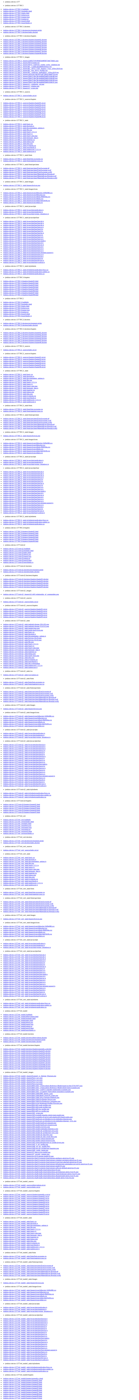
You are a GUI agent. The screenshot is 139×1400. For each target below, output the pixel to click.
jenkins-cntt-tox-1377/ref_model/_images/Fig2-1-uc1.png (22, 1078)
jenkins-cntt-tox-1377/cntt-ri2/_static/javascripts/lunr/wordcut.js (24, 786)
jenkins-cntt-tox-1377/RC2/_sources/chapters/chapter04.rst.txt (24, 363)
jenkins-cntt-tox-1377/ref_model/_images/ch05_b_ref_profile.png (25, 1144)
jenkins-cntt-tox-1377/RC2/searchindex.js (17, 316)
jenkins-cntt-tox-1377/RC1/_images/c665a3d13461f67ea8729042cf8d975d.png (30, 74)
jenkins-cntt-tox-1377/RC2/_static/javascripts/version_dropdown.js (26, 464)
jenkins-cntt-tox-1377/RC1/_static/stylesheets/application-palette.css (26, 272)
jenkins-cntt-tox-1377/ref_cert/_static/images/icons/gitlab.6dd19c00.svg (27, 934)
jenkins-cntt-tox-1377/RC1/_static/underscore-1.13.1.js (22, 149)
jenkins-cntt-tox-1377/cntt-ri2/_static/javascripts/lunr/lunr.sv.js (24, 778)
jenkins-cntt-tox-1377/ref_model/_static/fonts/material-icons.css (24, 1258)
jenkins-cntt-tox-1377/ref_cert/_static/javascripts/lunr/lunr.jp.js (24, 972)
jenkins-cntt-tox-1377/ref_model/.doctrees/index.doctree (22, 1041)
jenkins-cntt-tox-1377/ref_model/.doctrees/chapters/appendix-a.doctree (27, 1049)
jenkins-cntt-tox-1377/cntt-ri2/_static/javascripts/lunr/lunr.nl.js (24, 766)
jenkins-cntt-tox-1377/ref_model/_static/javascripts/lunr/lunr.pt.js (25, 1344)
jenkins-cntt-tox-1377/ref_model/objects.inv (18, 1022)
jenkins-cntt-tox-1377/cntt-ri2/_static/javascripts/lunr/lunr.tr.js (24, 782)
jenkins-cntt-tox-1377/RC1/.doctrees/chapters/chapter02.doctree (25, 42)
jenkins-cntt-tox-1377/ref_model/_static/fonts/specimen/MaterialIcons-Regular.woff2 (32, 1275)
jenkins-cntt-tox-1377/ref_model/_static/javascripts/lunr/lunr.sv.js (25, 1352)
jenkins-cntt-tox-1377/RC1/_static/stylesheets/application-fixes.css (25, 270)
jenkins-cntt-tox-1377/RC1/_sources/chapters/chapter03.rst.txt (24, 107)
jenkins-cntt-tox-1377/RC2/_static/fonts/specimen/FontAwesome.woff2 (27, 422)
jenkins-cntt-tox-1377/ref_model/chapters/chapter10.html (22, 1398)
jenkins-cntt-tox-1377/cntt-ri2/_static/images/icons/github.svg (24, 722)
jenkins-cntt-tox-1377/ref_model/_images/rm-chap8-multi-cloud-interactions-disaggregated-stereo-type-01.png (40, 1176)
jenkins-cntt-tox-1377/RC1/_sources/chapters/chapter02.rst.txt (24, 105)
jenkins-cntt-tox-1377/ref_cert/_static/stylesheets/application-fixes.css (26, 1003)
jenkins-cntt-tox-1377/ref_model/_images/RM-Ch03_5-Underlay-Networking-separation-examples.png (38, 1092)
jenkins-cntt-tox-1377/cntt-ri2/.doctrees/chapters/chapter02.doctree (25, 581)
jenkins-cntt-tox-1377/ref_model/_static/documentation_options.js (25, 1225)
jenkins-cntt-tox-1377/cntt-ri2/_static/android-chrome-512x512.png (26, 626)
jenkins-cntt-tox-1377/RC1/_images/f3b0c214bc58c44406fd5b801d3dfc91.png (30, 82)
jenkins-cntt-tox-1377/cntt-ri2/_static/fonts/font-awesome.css (23, 682)
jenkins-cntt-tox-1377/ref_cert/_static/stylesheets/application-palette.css (27, 1005)
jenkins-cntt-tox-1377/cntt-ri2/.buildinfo (16, 549)
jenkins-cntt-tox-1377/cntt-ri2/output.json (17, 556)
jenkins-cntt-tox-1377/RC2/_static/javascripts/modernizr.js (23, 462)
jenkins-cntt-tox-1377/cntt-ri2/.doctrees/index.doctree (21, 572)
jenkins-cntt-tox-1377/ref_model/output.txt (17, 1026)
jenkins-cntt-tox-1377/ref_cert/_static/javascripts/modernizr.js (24, 945)
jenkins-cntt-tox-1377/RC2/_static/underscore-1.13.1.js (22, 400)
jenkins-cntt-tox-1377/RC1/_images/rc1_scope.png (20, 88)
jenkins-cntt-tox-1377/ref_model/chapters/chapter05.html (22, 1388)
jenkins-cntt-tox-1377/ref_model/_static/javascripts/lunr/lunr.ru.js (25, 1348)
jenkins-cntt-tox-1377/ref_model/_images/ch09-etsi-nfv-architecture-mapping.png (31, 1148)
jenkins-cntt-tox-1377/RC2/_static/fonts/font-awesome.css (23, 409)
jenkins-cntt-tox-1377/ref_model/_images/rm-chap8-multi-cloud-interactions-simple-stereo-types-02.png (38, 1178)
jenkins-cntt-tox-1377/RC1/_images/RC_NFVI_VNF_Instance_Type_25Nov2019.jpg (33, 68)
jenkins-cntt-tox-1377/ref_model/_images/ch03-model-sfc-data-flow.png (27, 1135)
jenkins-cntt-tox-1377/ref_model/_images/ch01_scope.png (23, 1113)
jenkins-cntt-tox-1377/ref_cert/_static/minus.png (19, 875)
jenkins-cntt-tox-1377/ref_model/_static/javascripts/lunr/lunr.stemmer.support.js (30, 1350)
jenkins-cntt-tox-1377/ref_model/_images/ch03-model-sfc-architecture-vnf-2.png (30, 1133)
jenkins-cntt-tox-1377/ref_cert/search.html (17, 831)
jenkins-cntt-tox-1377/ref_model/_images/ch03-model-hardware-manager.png (29, 1123)
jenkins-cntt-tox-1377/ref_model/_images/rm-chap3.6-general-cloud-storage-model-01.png (34, 1166)
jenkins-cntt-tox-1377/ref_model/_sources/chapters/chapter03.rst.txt (26, 1200)
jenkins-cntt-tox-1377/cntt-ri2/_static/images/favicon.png (22, 709)
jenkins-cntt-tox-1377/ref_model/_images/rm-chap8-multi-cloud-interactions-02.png (31, 1170)
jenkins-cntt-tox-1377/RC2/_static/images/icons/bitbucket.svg (24, 445)
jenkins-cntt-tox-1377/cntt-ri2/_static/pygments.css (20, 660)
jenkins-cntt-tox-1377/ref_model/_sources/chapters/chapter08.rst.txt (26, 1210)
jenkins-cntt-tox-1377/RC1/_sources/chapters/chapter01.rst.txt (24, 103)
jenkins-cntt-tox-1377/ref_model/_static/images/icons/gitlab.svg (24, 1300)
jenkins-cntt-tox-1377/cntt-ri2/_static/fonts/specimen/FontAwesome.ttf (27, 691)
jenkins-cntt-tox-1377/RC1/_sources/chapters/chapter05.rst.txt (24, 111)
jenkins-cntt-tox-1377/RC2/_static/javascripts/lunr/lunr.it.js (23, 485)
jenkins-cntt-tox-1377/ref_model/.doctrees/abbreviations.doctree (25, 1038)
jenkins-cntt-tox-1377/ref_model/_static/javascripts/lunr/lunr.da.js (25, 1319)
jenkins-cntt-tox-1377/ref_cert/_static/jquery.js (19, 867)
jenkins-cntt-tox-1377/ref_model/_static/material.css (20, 1237)
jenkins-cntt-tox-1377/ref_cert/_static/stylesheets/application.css (24, 1007)
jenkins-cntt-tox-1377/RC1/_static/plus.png (18, 144)
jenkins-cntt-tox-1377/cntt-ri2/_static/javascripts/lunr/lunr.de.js (24, 747)
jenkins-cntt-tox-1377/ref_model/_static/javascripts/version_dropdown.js (28, 1311)
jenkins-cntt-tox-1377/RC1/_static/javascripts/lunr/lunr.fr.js (23, 231)
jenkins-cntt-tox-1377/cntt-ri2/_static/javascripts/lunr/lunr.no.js (24, 768)
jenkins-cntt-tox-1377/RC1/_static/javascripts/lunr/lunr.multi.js (24, 241)
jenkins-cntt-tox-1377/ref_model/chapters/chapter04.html (22, 1386)
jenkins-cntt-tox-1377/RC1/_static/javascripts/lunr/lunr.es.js (23, 227)
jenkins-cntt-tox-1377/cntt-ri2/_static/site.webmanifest (21, 663)
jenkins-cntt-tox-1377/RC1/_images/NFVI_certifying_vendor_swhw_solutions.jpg (31, 65)
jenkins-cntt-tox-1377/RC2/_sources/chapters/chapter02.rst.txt (24, 359)
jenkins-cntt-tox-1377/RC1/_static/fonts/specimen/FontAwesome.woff (27, 170)
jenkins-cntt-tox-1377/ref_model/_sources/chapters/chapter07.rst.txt (26, 1208)
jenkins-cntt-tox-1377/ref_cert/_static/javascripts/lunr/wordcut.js (25, 996)
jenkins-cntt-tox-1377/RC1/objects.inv (16, 15)
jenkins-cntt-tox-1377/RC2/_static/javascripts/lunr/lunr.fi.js (23, 479)
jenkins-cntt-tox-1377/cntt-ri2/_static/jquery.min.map (21, 648)
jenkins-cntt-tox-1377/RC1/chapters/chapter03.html (20, 285)
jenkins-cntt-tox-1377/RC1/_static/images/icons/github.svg (23, 199)
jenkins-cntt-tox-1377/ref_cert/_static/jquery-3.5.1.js (21, 865)
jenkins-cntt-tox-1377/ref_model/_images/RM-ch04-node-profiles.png (27, 1107)
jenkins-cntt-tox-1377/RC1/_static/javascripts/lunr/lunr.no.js (23, 245)
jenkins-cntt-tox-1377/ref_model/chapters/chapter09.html (22, 1396)
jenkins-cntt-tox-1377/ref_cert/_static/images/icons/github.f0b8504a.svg (27, 930)
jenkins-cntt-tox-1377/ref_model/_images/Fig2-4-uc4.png (22, 1084)
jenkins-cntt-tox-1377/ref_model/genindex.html (19, 1018)
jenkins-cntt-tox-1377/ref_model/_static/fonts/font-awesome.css (24, 1256)
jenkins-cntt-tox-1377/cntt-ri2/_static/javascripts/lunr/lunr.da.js (24, 745)
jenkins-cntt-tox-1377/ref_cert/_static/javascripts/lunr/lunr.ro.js (24, 982)
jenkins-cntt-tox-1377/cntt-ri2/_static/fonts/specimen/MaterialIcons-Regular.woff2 (31, 701)
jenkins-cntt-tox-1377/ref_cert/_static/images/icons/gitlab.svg (24, 936)
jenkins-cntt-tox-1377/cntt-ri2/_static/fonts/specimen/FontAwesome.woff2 (28, 695)
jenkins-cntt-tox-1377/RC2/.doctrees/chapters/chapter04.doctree (25, 338)
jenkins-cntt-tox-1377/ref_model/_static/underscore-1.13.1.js (23, 1247)
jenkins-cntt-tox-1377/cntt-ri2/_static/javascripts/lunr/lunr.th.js (24, 780)
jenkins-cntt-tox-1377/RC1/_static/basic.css (18, 124)
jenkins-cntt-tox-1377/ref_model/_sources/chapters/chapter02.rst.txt (26, 1198)
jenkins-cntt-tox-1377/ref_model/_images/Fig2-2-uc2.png (22, 1080)
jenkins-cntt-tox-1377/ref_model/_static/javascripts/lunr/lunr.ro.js (25, 1346)
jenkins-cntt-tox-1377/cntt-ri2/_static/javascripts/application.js (24, 733)
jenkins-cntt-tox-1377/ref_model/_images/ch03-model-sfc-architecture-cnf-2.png (30, 1131)
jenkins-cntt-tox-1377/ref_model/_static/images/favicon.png (23, 1283)
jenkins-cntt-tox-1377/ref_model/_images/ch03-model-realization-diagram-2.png (30, 1129)
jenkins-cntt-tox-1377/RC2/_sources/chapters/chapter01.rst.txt (24, 357)
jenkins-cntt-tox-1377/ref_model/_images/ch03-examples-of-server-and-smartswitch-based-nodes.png (38, 1117)
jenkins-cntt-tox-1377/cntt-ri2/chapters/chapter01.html (21, 804)
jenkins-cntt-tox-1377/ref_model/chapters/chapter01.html (22, 1380)
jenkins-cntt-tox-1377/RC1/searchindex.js (17, 23)
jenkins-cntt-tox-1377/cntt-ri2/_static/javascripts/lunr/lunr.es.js (24, 750)
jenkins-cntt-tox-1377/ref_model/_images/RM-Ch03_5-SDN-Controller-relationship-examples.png (37, 1090)
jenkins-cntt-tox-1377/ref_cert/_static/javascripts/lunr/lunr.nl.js (24, 976)
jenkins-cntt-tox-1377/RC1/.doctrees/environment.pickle (22, 30)
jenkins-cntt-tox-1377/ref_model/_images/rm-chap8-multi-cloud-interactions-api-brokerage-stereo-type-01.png (40, 1172)
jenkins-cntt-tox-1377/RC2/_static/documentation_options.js (23, 378)
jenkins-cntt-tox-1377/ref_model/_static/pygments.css (21, 1243)
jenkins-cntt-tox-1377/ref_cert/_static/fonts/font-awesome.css (24, 892)
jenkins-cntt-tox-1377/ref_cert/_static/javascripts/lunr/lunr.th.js (24, 990)
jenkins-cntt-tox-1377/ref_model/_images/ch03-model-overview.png (26, 1127)
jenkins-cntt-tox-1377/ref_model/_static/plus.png (19, 1241)
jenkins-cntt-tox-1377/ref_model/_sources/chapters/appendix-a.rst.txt (26, 1194)
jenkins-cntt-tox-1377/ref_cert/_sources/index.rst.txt (20, 850)
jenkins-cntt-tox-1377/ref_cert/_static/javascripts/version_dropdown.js (27, 947)
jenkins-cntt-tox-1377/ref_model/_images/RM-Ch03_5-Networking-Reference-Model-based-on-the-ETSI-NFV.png (42, 1086)
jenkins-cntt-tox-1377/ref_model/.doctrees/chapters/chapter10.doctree (26, 1068)
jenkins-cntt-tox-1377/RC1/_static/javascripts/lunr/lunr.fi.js (23, 229)
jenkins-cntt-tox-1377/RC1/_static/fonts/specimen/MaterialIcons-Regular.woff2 (30, 178)
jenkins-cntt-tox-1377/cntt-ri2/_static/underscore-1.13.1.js (22, 665)
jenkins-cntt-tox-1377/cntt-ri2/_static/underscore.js (20, 667)
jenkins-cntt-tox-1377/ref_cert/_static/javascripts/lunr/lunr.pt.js (24, 980)
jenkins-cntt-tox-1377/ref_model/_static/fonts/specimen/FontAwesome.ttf (28, 1266)
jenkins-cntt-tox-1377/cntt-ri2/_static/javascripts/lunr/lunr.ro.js (24, 772)
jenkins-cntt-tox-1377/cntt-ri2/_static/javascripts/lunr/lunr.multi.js (25, 764)
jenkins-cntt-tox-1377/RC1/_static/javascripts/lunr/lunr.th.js (23, 256)
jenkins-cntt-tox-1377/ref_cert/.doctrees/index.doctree (21, 843)
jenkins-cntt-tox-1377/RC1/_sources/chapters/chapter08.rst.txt (24, 117)
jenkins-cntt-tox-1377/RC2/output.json (16, 310)
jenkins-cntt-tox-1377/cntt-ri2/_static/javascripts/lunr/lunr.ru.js (24, 774)
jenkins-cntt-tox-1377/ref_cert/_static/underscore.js (20, 885)
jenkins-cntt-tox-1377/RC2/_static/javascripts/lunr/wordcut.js (24, 513)
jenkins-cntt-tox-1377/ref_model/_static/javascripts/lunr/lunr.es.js (25, 1324)
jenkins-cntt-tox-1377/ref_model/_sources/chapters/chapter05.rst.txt (26, 1204)
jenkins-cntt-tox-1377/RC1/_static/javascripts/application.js (23, 210)
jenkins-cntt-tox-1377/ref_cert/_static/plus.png (19, 877)
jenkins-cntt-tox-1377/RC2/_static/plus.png (18, 394)
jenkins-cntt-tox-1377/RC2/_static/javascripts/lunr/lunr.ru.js (23, 501)
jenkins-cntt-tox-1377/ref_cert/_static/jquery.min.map (21, 869)
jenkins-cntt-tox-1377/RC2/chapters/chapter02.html (20, 533)
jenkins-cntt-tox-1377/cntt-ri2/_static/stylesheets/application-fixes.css (26, 793)
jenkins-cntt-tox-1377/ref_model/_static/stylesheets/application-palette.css (28, 1369)
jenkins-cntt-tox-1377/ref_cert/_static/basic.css (19, 857)
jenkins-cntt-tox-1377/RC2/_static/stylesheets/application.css (24, 524)
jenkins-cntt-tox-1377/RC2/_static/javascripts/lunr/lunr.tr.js (23, 509)
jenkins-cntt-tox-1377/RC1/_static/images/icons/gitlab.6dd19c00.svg (26, 201)
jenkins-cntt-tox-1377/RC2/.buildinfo (16, 302)
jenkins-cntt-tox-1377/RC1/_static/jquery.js (18, 134)
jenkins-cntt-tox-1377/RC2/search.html (16, 314)
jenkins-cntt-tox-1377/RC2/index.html (16, 306)
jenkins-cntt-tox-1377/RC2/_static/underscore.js (19, 402)
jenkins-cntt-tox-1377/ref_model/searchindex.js (19, 1030)
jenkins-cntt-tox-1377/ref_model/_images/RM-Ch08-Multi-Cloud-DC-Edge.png (30, 1095)
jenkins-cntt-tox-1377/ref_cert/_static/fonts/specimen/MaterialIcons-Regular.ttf (29, 907)
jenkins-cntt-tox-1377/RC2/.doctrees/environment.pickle (22, 323)
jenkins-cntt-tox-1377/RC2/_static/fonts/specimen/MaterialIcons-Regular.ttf (29, 424)
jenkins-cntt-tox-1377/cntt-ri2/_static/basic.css (18, 632)
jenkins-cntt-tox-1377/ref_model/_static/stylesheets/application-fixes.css (27, 1367)
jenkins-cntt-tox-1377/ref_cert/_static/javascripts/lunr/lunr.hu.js (24, 966)
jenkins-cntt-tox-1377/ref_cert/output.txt (17, 829)
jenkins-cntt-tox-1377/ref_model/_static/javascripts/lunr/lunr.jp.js (25, 1336)
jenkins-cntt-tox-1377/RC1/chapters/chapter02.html (20, 283)
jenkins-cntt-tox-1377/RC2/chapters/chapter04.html (20, 537)
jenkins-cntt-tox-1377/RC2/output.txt (16, 312)
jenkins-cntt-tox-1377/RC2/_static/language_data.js (20, 388)
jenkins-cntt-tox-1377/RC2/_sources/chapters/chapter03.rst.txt (24, 361)
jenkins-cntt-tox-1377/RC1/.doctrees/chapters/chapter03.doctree (25, 43)
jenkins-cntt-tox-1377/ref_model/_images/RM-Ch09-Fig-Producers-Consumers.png (31, 1101)
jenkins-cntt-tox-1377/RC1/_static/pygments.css (19, 146)
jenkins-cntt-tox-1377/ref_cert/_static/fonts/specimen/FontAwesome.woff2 (28, 906)
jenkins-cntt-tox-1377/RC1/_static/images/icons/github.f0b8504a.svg (26, 197)
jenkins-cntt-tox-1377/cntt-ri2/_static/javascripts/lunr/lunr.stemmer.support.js (29, 776)
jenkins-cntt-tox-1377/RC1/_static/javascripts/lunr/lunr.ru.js (23, 251)
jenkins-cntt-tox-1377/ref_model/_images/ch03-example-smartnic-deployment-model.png (33, 1115)
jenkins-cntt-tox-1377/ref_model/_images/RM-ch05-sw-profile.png (26, 1111)
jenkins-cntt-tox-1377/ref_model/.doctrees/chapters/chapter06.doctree (26, 1061)
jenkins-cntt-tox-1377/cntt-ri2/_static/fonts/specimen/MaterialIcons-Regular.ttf (29, 697)
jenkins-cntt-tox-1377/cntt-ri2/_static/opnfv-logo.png (21, 656)
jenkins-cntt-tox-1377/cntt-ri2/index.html (17, 552)
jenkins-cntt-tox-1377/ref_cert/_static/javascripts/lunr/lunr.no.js (24, 978)
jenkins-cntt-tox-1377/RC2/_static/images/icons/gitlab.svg (23, 453)
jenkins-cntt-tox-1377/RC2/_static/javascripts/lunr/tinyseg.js (23, 511)
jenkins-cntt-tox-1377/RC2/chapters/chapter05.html (20, 539)
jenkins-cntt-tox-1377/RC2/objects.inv (16, 308)
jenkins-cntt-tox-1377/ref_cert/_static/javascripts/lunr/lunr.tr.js (24, 992)
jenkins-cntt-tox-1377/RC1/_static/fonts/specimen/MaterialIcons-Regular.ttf (29, 174)
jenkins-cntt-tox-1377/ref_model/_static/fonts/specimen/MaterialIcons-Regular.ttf (30, 1271)
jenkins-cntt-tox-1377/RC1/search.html (16, 21)
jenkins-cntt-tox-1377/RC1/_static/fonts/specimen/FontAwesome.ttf (26, 168)
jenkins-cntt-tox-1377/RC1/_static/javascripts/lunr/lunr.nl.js (23, 243)
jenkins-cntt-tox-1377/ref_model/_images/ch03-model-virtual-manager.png (28, 1139)
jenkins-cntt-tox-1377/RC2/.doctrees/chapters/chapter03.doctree (25, 336)
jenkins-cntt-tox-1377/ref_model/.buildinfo (17, 1015)
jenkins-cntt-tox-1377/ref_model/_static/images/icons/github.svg (25, 1296)
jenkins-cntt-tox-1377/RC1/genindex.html (17, 11)
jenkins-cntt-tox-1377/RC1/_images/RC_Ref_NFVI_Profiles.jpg (25, 70)
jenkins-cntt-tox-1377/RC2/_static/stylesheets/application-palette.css (26, 522)
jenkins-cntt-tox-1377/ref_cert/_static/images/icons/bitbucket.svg (25, 928)
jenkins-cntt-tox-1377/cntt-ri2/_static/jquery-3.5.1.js (20, 644)
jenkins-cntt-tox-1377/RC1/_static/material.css (19, 140)
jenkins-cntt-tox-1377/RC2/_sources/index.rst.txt (19, 350)
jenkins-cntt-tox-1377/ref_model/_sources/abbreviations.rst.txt (24, 1185)
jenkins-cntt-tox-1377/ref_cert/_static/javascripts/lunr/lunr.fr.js (24, 964)
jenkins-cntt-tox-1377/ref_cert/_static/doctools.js (19, 859)
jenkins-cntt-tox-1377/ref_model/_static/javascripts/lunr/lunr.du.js (25, 1323)
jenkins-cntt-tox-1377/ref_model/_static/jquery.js (19, 1231)
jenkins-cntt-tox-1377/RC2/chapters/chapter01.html (20, 531)
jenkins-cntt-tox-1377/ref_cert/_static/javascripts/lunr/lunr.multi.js (25, 974)
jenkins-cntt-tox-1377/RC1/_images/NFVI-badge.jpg (21, 63)
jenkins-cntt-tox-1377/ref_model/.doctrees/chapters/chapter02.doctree (26, 1053)
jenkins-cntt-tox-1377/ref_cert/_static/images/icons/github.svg (24, 932)
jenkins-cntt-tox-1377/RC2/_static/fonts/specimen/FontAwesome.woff (27, 420)
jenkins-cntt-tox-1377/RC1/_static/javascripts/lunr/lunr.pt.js (23, 247)
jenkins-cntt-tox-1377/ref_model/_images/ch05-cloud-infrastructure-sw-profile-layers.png (33, 1142)
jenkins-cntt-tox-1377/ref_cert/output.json (17, 827)
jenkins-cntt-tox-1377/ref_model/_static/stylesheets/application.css (25, 1371)
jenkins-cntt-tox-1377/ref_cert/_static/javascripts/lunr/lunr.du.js (24, 959)
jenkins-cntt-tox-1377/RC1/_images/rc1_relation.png (21, 86)
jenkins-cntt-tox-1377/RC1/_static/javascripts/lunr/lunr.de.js (23, 223)
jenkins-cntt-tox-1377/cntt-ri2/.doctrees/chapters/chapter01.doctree (25, 579)
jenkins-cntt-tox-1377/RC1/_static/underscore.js (19, 151)
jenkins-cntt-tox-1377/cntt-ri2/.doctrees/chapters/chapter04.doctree (25, 585)
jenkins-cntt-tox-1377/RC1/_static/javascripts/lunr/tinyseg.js (23, 260)
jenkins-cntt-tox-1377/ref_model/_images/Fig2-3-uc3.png (22, 1082)
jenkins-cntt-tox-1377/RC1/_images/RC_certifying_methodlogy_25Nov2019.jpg (31, 72)
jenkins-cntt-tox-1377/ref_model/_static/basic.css (19, 1221)
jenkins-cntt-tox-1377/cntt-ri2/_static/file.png (18, 642)
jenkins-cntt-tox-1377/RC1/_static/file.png (17, 130)
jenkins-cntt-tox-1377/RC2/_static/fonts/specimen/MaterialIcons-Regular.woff (29, 426)
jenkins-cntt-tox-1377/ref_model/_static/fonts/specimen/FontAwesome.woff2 (29, 1269)
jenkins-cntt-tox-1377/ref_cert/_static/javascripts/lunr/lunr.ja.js (24, 970)
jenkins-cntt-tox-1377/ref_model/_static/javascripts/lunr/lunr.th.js (25, 1354)
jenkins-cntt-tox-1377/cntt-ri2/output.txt (16, 558)
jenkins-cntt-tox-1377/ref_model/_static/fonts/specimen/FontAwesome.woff (29, 1268)
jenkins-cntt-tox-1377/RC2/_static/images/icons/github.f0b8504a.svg (26, 447)
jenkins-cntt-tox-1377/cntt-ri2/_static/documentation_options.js (24, 636)
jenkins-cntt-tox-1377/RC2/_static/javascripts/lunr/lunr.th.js (23, 507)
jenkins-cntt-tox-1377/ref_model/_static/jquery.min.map (22, 1233)
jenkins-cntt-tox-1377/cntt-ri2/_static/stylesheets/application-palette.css (27, 795)
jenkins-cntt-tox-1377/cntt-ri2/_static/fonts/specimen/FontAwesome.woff (28, 693)
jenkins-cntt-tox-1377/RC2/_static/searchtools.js (19, 398)
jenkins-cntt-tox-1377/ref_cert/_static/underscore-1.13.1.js (23, 883)
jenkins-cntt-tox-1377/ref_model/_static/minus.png (20, 1239)
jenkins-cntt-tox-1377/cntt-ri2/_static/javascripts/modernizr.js (23, 735)
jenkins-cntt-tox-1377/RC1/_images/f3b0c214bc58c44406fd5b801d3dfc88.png (30, 76)
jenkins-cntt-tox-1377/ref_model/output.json (18, 1024)
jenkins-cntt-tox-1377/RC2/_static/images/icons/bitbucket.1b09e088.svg (27, 443)
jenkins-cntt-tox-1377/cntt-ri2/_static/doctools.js (19, 634)
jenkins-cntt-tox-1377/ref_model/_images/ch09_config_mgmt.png (25, 1150)
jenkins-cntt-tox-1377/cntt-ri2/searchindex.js (18, 562)
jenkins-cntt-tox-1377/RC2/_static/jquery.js (18, 384)
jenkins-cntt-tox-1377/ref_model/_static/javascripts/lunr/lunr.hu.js (25, 1330)
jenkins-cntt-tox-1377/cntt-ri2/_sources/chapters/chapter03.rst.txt (25, 613)
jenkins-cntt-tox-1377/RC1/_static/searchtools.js (19, 147)
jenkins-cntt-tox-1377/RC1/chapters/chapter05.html (20, 289)
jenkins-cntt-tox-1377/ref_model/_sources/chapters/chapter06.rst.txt (26, 1206)
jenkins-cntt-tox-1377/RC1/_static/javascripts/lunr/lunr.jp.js (23, 239)
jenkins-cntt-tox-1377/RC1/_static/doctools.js (18, 126)
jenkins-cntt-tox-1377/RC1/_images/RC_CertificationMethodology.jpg (27, 67)
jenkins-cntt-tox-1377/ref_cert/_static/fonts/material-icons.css (24, 894)
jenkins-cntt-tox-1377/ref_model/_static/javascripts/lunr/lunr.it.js (25, 1332)
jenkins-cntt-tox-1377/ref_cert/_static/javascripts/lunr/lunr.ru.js (24, 984)
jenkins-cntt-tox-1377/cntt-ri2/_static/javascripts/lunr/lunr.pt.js (24, 770)
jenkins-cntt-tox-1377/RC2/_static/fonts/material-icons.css (23, 411)
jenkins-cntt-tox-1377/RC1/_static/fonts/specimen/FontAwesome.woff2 (27, 172)
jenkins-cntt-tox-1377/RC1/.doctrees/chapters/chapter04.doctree (25, 45)
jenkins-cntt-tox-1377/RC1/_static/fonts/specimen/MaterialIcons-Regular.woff (29, 176)
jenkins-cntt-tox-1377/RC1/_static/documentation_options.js (23, 128)
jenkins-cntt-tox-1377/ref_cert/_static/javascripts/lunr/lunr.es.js (24, 961)
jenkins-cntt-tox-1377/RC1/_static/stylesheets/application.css (24, 274)
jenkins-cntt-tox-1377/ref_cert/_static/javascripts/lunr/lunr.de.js (24, 957)
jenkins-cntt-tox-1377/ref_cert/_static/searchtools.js (20, 881)
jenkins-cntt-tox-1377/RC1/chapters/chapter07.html (20, 293)
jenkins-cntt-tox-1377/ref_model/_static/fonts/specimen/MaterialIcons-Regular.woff (31, 1273)
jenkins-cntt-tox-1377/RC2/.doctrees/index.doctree (20, 325)
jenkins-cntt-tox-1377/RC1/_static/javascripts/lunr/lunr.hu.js (23, 233)
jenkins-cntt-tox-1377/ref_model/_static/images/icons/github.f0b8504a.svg (28, 1294)
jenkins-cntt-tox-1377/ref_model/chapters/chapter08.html (22, 1394)
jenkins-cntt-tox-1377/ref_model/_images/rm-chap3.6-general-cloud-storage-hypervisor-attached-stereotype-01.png (42, 1162)
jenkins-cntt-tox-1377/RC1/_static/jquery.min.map (20, 136)
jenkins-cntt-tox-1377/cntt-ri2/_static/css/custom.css (20, 675)
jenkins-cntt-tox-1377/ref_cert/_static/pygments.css (20, 879)
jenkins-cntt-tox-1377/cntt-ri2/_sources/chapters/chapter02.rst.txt (25, 611)
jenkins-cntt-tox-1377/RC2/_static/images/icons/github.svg (23, 449)
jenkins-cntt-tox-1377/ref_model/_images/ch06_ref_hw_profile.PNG (26, 1146)
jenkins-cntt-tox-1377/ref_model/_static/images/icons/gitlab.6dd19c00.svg (28, 1298)
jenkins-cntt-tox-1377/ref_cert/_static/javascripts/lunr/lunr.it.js (24, 968)
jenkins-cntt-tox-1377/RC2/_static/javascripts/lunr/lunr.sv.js (23, 505)
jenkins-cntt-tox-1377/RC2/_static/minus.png (18, 392)
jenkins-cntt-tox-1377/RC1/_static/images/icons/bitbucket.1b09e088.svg (27, 193)
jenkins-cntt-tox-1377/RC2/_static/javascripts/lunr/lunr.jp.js (23, 489)
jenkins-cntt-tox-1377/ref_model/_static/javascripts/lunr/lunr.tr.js (25, 1356)
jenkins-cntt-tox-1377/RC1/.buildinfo (16, 9)
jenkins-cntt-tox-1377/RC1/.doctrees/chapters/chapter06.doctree (25, 49)
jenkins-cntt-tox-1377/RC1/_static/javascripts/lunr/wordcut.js (24, 262)
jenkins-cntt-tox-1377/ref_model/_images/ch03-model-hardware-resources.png (30, 1125)
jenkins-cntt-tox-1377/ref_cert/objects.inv (17, 825)
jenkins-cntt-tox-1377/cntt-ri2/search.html (17, 560)
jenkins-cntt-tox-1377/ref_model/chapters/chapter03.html (22, 1384)
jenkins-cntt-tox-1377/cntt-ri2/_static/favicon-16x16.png (22, 638)
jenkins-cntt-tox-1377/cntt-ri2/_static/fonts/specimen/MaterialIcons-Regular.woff (30, 699)
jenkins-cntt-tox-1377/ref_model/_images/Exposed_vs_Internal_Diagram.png (29, 1076)
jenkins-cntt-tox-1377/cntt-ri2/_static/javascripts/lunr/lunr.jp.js (24, 762)
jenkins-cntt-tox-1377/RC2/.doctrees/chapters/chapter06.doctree (25, 342)
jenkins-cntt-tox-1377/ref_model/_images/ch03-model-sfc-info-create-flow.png (30, 1137)
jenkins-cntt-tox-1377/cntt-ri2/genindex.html (18, 551)
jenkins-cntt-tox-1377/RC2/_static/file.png (17, 380)
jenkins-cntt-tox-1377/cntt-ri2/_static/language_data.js (21, 650)
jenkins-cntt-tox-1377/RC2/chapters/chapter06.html (20, 541)
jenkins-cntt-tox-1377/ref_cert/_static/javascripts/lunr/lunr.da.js (24, 955)
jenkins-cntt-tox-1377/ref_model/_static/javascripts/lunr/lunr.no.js (25, 1342)
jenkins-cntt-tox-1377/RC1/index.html (16, 13)
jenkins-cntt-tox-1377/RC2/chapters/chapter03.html (20, 535)
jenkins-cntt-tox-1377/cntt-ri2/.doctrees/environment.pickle (23, 570)
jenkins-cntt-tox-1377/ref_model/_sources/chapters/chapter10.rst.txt (26, 1214)
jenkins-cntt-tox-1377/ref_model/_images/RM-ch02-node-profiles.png (27, 1105)
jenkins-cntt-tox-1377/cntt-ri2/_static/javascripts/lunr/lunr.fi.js (24, 752)
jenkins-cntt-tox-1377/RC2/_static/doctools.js (18, 376)
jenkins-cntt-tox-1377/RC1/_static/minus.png (18, 142)
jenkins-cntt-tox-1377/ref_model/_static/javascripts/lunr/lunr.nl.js (25, 1340)
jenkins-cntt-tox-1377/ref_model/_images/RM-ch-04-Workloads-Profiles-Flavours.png (32, 1103)
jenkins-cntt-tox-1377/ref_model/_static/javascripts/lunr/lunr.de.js (25, 1321)
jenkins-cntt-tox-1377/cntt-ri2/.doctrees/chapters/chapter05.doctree (25, 587)
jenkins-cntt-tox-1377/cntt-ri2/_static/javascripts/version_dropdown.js (26, 737)
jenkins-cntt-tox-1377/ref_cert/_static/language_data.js (21, 871)
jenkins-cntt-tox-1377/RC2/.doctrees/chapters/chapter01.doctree (25, 333)
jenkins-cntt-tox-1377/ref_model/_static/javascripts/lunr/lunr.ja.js (25, 1334)
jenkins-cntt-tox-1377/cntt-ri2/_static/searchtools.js (20, 661)
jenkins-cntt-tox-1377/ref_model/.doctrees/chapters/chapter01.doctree (26, 1051)
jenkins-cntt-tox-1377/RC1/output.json (16, 17)
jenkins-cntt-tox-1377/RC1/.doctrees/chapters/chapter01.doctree (25, 40)
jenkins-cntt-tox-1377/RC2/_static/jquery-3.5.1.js (20, 382)
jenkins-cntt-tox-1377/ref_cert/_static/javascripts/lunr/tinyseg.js (24, 994)
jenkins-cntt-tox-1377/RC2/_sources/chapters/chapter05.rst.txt (24, 365)
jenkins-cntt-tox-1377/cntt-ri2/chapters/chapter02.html (21, 806)
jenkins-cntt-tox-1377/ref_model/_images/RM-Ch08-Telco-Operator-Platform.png (31, 1097)
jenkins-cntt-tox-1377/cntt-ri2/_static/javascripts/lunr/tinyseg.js (24, 784)
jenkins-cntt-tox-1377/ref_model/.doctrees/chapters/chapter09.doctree (26, 1067)
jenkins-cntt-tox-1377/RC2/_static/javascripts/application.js (23, 460)
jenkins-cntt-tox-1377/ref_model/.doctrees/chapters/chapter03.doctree (26, 1055)
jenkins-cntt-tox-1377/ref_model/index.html (18, 1020)
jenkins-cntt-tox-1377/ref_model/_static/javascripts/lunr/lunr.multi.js (26, 1338)
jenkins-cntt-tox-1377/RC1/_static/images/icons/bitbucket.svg (24, 195)
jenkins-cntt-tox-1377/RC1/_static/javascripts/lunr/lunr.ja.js (23, 237)
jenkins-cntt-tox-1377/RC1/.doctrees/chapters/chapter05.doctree (25, 47)
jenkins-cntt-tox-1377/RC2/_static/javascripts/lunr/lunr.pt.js (23, 497)
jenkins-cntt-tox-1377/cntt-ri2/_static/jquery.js (18, 646)
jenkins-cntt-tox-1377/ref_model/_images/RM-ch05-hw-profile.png (26, 1109)
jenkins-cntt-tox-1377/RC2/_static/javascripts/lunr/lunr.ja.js (23, 487)
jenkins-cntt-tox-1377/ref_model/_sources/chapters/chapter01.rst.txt (26, 1196)
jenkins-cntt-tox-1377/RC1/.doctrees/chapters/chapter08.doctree (25, 53)
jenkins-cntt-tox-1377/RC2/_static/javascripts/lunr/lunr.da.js (23, 472)
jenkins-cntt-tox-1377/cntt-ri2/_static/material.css (19, 652)
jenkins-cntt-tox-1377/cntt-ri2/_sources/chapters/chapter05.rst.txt (25, 617)
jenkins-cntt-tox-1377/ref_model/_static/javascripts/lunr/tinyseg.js (25, 1358)
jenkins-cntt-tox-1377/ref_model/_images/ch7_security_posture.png (26, 1154)
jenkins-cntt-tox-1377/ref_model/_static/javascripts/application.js (25, 1307)
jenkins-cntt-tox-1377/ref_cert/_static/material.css (20, 873)
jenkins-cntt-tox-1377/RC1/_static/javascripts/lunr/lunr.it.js (23, 235)
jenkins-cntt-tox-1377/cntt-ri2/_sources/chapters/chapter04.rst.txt (25, 615)
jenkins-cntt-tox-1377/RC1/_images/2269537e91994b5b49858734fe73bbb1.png (30, 61)
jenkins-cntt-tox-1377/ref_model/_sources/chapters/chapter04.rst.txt (26, 1202)
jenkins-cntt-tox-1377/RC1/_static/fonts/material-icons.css (23, 161)
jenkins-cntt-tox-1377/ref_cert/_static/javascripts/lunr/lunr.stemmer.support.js (29, 986)
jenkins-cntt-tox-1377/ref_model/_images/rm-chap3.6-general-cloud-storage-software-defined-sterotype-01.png (41, 1168)
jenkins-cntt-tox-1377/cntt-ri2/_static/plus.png (18, 658)
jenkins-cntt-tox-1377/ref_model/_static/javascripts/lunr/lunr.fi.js (25, 1326)
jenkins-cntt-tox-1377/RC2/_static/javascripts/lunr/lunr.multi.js (24, 491)
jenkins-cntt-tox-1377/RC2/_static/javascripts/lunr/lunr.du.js (23, 475)
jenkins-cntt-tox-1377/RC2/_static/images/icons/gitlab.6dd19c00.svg (26, 451)
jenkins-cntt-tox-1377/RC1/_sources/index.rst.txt (19, 95)
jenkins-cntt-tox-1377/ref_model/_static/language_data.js (22, 1235)
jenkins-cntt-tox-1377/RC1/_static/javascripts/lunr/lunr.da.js (23, 221)
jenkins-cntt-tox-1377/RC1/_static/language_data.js (20, 138)
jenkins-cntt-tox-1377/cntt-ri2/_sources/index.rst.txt (20, 602)
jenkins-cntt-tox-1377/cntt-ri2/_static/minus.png (19, 654)
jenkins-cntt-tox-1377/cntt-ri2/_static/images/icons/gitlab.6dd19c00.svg (27, 724)
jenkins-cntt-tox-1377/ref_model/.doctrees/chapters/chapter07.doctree (26, 1063)
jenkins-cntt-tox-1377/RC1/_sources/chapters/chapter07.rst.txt (24, 115)
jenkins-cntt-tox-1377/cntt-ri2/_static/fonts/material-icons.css (23, 684)
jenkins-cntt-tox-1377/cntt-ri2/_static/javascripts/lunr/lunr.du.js (24, 748)
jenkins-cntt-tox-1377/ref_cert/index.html (17, 824)
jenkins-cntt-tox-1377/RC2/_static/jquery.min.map (20, 386)
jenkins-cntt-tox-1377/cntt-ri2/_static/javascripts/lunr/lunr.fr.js (24, 754)
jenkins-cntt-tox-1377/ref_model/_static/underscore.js (21, 1249)
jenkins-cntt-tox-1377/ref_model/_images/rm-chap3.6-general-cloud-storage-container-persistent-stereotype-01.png (42, 1160)
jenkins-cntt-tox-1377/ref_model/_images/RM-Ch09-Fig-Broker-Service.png (29, 1099)
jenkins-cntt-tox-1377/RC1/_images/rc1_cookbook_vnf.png (23, 84)
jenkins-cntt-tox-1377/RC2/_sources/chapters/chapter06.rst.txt (24, 367)
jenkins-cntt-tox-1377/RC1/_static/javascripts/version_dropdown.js (26, 214)
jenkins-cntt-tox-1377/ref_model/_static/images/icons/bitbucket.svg (26, 1292)
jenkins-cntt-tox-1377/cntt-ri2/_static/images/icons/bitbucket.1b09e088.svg (28, 716)
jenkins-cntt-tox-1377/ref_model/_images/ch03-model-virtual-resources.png (29, 1140)
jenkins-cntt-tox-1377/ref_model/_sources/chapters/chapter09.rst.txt (26, 1212)
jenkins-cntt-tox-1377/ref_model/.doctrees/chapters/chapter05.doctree (26, 1059)
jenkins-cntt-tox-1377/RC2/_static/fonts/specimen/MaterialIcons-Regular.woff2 (30, 428)
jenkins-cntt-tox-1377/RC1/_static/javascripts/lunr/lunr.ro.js (23, 249)
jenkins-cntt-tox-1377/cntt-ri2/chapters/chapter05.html (21, 812)
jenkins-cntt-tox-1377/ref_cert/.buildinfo (17, 820)
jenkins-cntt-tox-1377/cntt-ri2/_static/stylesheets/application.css (24, 797)
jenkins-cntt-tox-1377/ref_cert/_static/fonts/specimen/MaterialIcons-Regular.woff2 (31, 911)
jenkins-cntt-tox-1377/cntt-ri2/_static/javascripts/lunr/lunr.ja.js (24, 760)
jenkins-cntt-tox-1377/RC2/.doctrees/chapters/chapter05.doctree (25, 340)
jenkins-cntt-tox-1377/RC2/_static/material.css (19, 390)
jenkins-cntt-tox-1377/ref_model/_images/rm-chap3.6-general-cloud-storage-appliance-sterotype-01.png (38, 1158)
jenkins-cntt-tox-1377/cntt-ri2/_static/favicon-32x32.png (22, 640)
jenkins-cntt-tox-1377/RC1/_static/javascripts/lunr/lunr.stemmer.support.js (28, 253)
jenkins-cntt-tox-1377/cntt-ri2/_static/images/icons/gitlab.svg (23, 726)
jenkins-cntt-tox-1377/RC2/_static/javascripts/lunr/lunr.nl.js (23, 493)
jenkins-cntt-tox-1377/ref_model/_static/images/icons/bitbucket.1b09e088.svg (29, 1290)
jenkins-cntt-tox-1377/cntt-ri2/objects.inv (17, 554)
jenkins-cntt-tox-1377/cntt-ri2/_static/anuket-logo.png (21, 628)
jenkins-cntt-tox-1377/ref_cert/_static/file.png (18, 863)
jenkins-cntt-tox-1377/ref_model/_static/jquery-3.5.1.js (21, 1229)
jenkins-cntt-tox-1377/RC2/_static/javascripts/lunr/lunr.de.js (23, 474)
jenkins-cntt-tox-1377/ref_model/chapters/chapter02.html (22, 1382)
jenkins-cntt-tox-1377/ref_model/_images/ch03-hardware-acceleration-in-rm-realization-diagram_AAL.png (39, 1121)
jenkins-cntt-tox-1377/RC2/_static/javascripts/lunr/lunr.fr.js (23, 481)
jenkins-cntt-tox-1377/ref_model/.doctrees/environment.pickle (24, 1040)
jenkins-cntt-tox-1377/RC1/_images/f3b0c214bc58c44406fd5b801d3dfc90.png (30, 80)
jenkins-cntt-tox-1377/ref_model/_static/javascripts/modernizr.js (24, 1309)
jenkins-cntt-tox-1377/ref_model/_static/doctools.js (20, 1223)
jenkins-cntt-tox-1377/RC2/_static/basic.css (18, 374)
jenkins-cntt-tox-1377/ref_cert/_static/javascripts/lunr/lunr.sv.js (24, 988)
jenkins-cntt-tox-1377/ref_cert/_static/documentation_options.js (24, 861)
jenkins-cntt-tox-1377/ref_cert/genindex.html (18, 822)
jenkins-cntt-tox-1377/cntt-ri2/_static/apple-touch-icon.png (23, 630)
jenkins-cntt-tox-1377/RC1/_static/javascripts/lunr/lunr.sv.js (23, 254)
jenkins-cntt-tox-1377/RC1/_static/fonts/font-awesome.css (23, 159)
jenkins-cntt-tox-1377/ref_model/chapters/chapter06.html (22, 1390)
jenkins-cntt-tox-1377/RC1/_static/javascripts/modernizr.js (23, 212)
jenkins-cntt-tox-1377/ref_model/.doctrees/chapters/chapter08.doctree (26, 1065)
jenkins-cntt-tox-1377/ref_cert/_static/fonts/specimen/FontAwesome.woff (28, 904)
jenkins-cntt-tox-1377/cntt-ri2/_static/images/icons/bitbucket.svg (25, 718)
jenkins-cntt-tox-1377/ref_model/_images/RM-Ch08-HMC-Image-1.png (28, 1093)
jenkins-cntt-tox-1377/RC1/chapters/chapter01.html (20, 281)
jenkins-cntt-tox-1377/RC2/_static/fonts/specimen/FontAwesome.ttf (26, 418)
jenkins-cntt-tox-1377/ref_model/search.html (18, 1028)
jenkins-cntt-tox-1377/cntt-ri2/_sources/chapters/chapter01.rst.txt (25, 609)
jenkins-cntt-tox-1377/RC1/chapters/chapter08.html (20, 295)
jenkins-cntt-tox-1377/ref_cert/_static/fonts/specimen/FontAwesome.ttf (27, 902)
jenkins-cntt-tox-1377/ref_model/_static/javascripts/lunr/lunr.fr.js (25, 1328)
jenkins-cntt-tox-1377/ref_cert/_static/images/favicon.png (22, 919)
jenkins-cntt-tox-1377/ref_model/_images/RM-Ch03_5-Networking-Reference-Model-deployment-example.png (41, 1088)
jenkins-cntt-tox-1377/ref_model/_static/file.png (19, 1227)
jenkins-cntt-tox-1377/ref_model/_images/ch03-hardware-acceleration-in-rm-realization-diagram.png (37, 1119)
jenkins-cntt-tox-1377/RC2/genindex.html (17, 304)
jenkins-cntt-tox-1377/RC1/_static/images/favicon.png (21, 185)
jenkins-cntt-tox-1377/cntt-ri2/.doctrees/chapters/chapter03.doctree (25, 583)
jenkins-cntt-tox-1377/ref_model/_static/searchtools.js (21, 1245)
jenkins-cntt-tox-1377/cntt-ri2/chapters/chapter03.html (21, 808)
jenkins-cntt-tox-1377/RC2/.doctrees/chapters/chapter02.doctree (25, 335)
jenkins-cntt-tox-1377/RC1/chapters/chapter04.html (20, 287)
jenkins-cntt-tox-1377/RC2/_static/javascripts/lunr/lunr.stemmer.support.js (28, 503)
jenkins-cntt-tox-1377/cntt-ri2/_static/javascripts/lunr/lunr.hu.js (24, 756)
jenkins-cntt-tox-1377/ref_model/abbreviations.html (20, 1016)
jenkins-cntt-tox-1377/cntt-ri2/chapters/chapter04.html (21, 810)
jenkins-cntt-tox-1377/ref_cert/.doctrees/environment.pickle (23, 841)
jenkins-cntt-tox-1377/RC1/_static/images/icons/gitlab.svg (23, 202)
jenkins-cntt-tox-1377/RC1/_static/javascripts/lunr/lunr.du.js (23, 225)
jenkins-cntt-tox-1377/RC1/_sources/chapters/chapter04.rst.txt (24, 109)
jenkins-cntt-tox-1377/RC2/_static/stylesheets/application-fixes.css (25, 520)
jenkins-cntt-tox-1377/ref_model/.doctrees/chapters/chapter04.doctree (26, 1057)
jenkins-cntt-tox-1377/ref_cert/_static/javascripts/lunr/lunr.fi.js (24, 963)
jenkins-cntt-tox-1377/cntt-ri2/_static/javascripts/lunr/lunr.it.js (24, 758)
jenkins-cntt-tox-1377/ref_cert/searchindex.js (18, 833)
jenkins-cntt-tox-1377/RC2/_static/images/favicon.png (21, 436)
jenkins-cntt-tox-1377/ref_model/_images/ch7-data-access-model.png (26, 1152)
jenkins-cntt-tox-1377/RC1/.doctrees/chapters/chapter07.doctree (25, 51)
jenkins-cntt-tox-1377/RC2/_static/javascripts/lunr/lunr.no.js (23, 495)
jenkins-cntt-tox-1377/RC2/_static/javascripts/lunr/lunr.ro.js (23, 499)
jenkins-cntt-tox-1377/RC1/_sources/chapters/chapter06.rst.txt (24, 113)
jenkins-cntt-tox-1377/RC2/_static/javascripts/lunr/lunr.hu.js (23, 483)
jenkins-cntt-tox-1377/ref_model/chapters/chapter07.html (22, 1392)
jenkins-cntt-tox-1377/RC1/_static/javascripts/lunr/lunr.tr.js (23, 258)
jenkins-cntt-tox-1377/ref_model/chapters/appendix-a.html (23, 1378)
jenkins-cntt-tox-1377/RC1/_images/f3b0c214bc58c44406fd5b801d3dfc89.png (30, 78)
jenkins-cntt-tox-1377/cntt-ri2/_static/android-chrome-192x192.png (26, 624)
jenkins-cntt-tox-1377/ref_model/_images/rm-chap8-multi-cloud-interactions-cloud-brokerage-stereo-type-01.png (41, 1174)
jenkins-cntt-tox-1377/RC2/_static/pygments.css (19, 396)
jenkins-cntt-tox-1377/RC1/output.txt (16, 19)
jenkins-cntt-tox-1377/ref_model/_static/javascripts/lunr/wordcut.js (25, 1360)
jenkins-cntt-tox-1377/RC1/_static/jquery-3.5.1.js (20, 132)
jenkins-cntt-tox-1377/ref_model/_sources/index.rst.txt (21, 1187)
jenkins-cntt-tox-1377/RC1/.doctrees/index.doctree (20, 32)
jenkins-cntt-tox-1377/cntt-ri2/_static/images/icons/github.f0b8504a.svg (27, 720)
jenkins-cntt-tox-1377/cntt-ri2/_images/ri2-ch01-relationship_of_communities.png (31, 594)
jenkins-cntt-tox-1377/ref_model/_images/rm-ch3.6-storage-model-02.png (28, 1156)
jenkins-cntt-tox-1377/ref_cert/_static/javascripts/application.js (24, 943)
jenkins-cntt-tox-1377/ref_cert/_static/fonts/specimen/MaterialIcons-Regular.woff (30, 909)
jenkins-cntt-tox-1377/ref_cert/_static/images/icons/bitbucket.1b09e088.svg (28, 926)
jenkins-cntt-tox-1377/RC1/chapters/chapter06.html (20, 291)
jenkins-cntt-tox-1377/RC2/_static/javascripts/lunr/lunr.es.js (23, 477)
